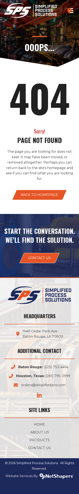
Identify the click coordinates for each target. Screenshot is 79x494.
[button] (39, 195)
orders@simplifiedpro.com (43, 385)
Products (39, 440)
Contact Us (39, 448)
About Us (39, 432)
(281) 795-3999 (58, 376)
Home (39, 424)
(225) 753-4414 (56, 367)
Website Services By (22, 476)
